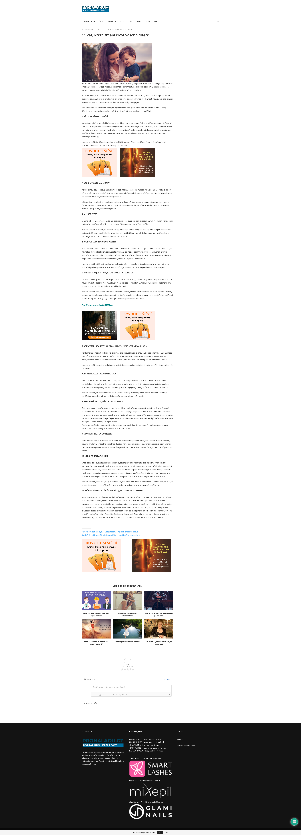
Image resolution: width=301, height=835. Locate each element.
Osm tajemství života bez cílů (127, 642)
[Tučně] (93, 694)
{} (123, 694)
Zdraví (138, 21)
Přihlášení (167, 679)
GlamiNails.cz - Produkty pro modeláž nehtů (146, 802)
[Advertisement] (176, 9)
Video (156, 21)
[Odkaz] (120, 694)
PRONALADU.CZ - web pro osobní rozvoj (145, 739)
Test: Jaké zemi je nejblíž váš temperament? (96, 643)
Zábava (147, 21)
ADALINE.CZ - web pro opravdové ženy (144, 745)
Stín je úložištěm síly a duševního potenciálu (159, 614)
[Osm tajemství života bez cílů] (127, 628)
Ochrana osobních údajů (186, 745)
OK (160, 832)
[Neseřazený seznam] (110, 694)
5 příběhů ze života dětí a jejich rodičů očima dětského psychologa (111, 535)
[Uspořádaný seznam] (106, 694)
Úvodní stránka (87, 29)
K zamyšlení (111, 21)
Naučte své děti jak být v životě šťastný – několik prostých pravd (110, 531)
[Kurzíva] (97, 694)
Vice (166, 832)
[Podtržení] (100, 694)
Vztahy (122, 21)
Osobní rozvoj (89, 21)
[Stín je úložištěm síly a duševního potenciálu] (158, 600)
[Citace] (113, 694)
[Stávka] (103, 694)
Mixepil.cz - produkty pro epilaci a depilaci (144, 780)
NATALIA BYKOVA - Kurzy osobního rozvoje (146, 751)
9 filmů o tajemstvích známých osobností (159, 643)
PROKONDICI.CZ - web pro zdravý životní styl (146, 742)
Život (101, 21)
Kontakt (180, 739)
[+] (126, 694)
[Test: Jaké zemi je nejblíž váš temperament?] (96, 628)
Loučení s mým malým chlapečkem (127, 614)
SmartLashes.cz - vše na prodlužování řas (145, 758)
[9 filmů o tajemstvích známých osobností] (158, 628)
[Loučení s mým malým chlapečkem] (127, 600)
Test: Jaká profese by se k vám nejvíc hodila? (96, 614)
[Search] (218, 21)
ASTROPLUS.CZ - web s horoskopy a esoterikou (147, 748)
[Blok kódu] (116, 694)
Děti (130, 21)
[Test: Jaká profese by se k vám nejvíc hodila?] (96, 600)
